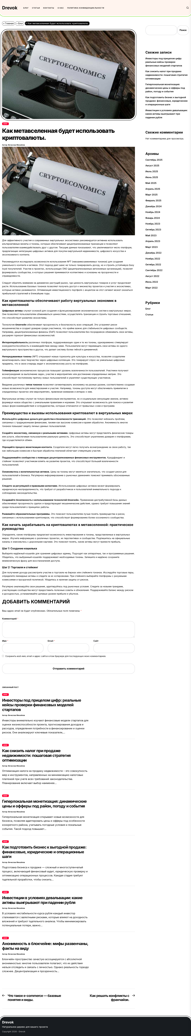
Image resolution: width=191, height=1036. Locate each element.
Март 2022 (151, 287)
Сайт (95, 641)
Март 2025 (151, 194)
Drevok (9, 7)
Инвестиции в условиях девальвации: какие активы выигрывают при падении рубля (42, 900)
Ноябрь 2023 (152, 223)
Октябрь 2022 (153, 264)
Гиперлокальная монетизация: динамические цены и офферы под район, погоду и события (44, 803)
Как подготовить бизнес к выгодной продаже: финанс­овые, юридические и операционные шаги (44, 852)
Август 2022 (152, 276)
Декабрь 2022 (153, 252)
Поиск (183, 30)
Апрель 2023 (152, 241)
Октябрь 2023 (153, 229)
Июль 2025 (151, 171)
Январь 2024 (152, 218)
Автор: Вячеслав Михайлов (13, 145)
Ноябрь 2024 (152, 212)
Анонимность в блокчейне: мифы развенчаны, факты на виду (45, 946)
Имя (5, 641)
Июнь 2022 (151, 281)
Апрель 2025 (152, 188)
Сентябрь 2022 (153, 270)
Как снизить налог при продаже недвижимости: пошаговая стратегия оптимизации (36, 755)
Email (51, 641)
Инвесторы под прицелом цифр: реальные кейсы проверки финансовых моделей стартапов (41, 705)
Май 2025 (150, 183)
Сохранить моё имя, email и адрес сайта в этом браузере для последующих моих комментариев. (55, 656)
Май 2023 (150, 235)
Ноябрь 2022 (152, 258)
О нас (61, 8)
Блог (26, 8)
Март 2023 (151, 247)
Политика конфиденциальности (85, 8)
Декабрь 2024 (153, 206)
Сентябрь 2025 (153, 159)
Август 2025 (152, 165)
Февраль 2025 (153, 200)
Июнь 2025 (151, 177)
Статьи (36, 8)
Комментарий (10, 618)
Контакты (48, 8)
